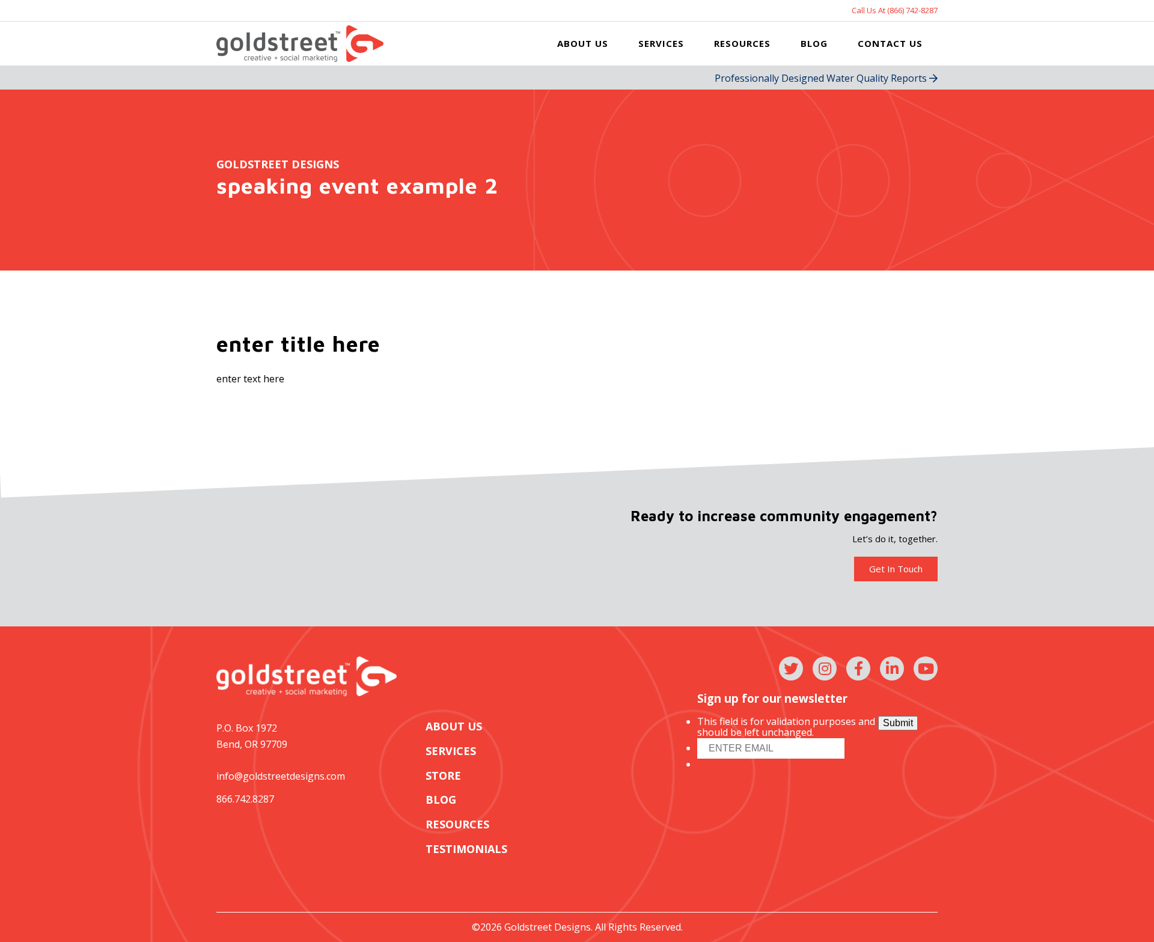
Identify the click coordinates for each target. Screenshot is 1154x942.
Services (661, 43)
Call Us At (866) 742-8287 (895, 10)
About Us (582, 43)
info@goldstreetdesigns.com (280, 776)
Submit (898, 723)
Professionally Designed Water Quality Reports (822, 78)
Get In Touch (896, 569)
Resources (742, 43)
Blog (814, 43)
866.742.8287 (245, 799)
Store (443, 775)
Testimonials (466, 849)
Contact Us (890, 43)
